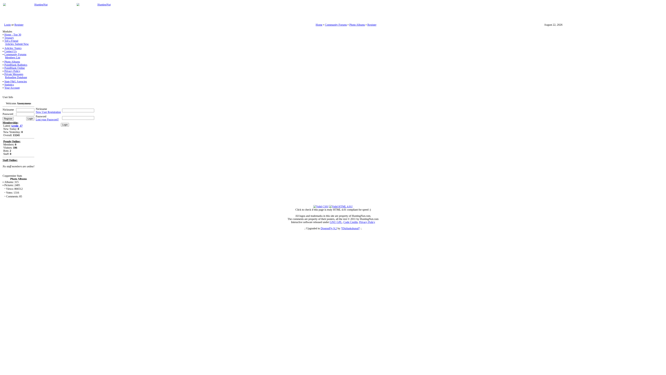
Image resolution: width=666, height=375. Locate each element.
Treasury (9, 37)
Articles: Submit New (17, 44)
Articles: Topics (13, 48)
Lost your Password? (47, 119)
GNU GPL (336, 222)
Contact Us (10, 51)
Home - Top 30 (12, 34)
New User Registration (48, 112)
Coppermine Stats (12, 175)
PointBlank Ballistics (15, 64)
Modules (7, 31)
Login (7, 24)
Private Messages (13, 74)
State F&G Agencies (15, 81)
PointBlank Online (14, 67)
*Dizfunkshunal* (350, 228)
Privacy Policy (12, 71)
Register (18, 24)
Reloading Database (16, 77)
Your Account (12, 87)
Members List (12, 57)
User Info (8, 97)
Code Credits (350, 222)
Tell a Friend (11, 40)
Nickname (41, 108)
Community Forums (336, 24)
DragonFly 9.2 (329, 228)
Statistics (9, 84)
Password (41, 116)
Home (319, 24)
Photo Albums (357, 24)
